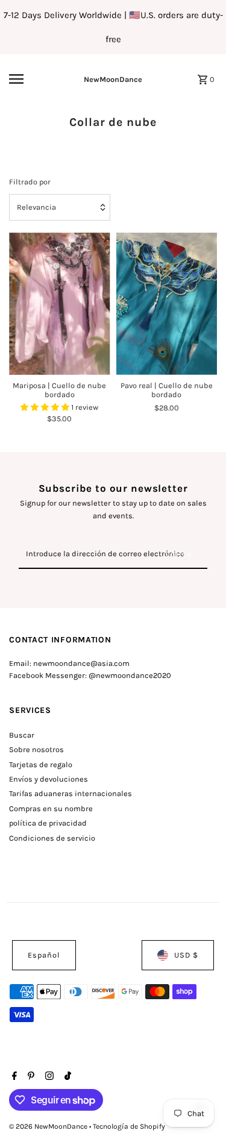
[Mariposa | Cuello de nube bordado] (59, 304)
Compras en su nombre (51, 808)
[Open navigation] (26, 79)
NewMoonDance (113, 79)
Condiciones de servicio (52, 837)
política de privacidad (48, 822)
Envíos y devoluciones (48, 778)
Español (44, 954)
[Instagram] (48, 1077)
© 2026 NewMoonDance (49, 1126)
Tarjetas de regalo (40, 764)
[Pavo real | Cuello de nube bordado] (166, 304)
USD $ (186, 954)
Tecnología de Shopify (129, 1126)
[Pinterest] (29, 1077)
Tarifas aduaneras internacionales (70, 793)
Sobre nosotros (36, 749)
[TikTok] (66, 1077)
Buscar (21, 734)
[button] (45, 407)
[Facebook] (13, 1077)
